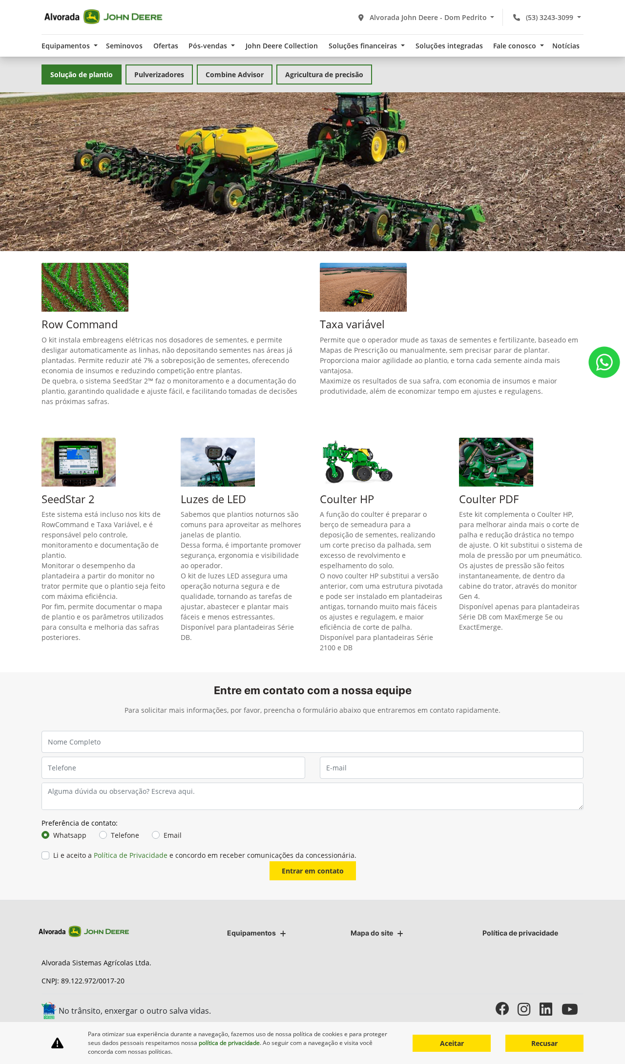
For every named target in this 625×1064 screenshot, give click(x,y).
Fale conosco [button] (515, 45)
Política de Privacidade (130, 855)
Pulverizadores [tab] (159, 74)
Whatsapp (69, 835)
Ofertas (165, 45)
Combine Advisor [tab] (235, 74)
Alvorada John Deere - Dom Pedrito (428, 17)
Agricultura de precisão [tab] (324, 74)
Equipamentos (251, 933)
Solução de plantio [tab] (81, 74)
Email (173, 835)
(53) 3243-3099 (549, 17)
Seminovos (124, 45)
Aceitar (452, 1043)
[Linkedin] (551, 1009)
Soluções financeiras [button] (364, 45)
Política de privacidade (520, 933)
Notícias (566, 45)
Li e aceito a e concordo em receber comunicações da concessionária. (204, 855)
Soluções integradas (449, 45)
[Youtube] (572, 1009)
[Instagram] (529, 1009)
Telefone (125, 835)
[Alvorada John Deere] (103, 17)
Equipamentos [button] (67, 45)
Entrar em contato (313, 870)
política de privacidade (229, 1043)
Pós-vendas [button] (208, 45)
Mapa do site (372, 933)
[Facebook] (507, 1009)
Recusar (544, 1043)
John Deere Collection (282, 45)
